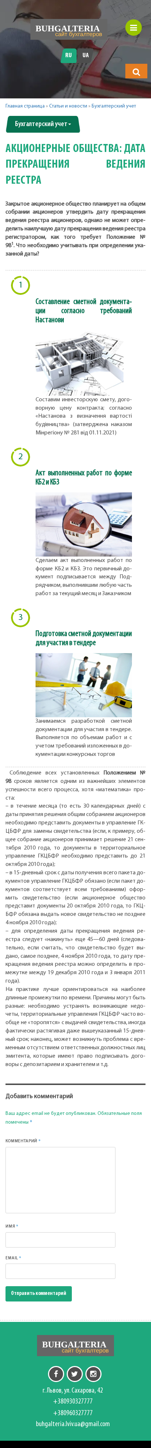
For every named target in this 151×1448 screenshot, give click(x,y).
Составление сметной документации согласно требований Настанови (84, 311)
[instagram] (93, 1374)
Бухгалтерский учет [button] (41, 124)
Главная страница (25, 106)
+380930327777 (73, 1401)
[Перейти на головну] (68, 29)
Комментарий (23, 1141)
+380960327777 (73, 1413)
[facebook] (56, 1374)
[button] (136, 72)
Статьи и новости (68, 106)
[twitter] (75, 1374)
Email (13, 1258)
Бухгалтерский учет (114, 106)
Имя (12, 1226)
